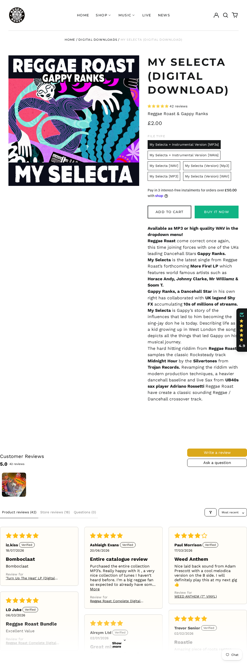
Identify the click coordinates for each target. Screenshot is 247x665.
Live (146, 15)
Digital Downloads (97, 39)
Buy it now (216, 212)
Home (83, 15)
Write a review (217, 452)
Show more (117, 644)
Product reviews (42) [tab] (19, 512)
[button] (225, 15)
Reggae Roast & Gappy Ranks (178, 113)
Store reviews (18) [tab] (55, 512)
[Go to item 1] (14, 485)
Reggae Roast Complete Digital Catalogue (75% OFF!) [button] (115, 601)
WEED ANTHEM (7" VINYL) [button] (195, 596)
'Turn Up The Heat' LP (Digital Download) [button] (30, 578)
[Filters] (211, 512)
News (164, 15)
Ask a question (217, 462)
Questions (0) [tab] (85, 512)
